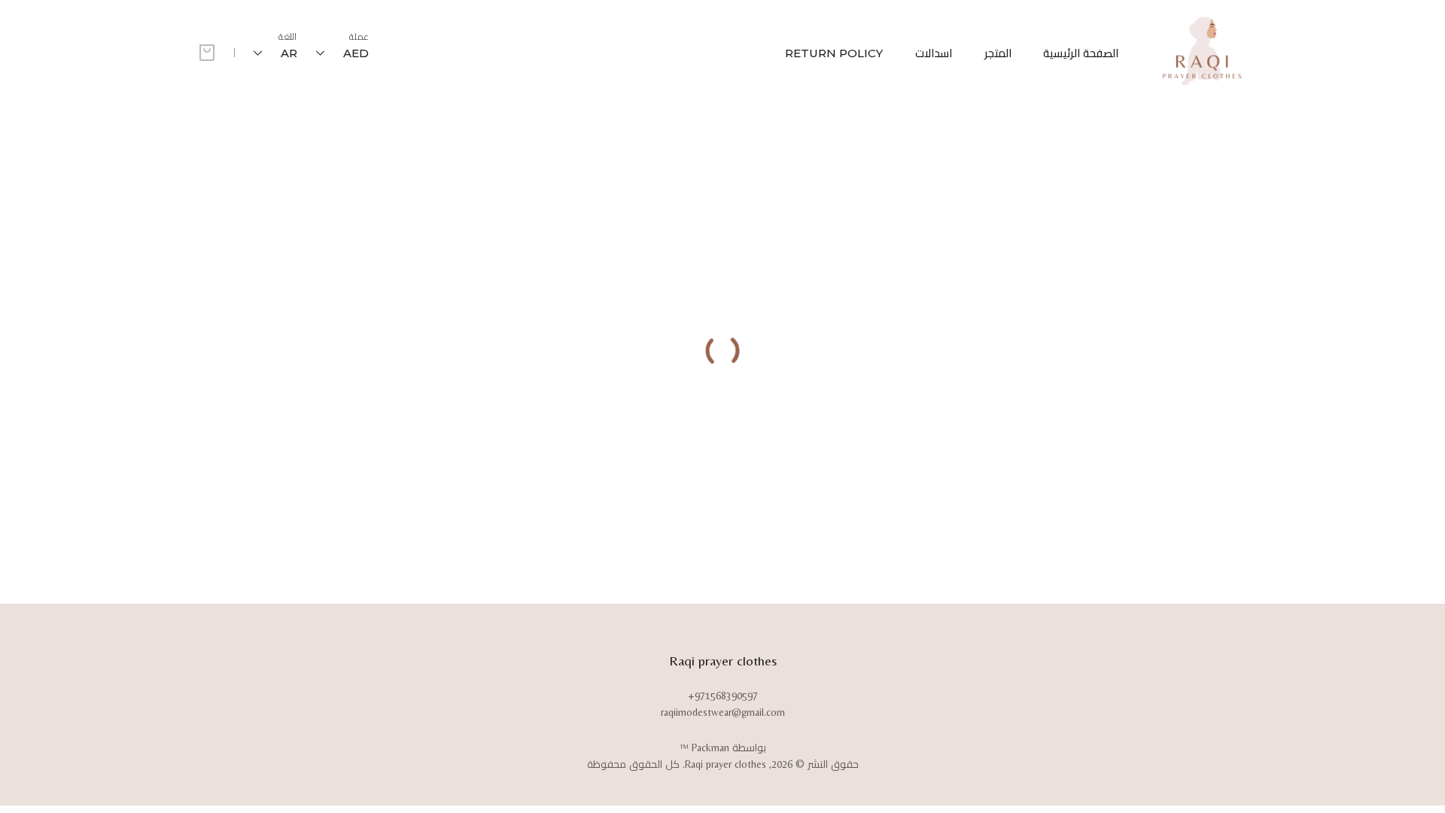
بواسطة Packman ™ (723, 747)
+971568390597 (723, 696)
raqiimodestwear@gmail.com (723, 712)
